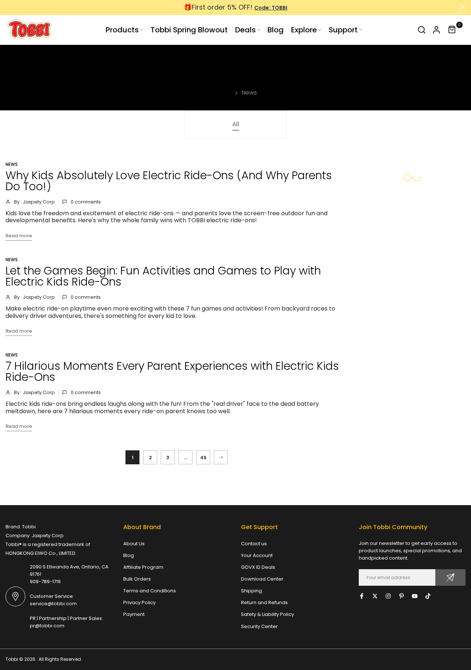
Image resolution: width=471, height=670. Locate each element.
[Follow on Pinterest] (401, 596)
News (12, 164)
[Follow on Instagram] (388, 596)
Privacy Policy (139, 602)
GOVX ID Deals (258, 567)
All (235, 124)
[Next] (221, 457)
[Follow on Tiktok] (428, 596)
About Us (134, 543)
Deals (245, 30)
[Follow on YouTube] (415, 596)
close (8, 7)
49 (203, 457)
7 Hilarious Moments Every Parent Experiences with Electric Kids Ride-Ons (172, 371)
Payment (134, 614)
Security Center (259, 626)
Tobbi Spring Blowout (189, 30)
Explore (304, 30)
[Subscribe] (450, 577)
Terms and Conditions (149, 590)
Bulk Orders (137, 578)
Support (343, 30)
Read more (19, 235)
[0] (452, 29)
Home (223, 92)
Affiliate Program (143, 567)
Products (122, 30)
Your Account (257, 555)
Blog (276, 30)
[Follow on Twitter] (375, 596)
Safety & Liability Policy (267, 614)
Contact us (254, 543)
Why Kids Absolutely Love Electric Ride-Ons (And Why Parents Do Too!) (169, 180)
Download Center (262, 578)
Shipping (251, 590)
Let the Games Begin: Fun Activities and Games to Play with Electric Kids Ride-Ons (163, 276)
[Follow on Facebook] (362, 596)
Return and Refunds (264, 602)
